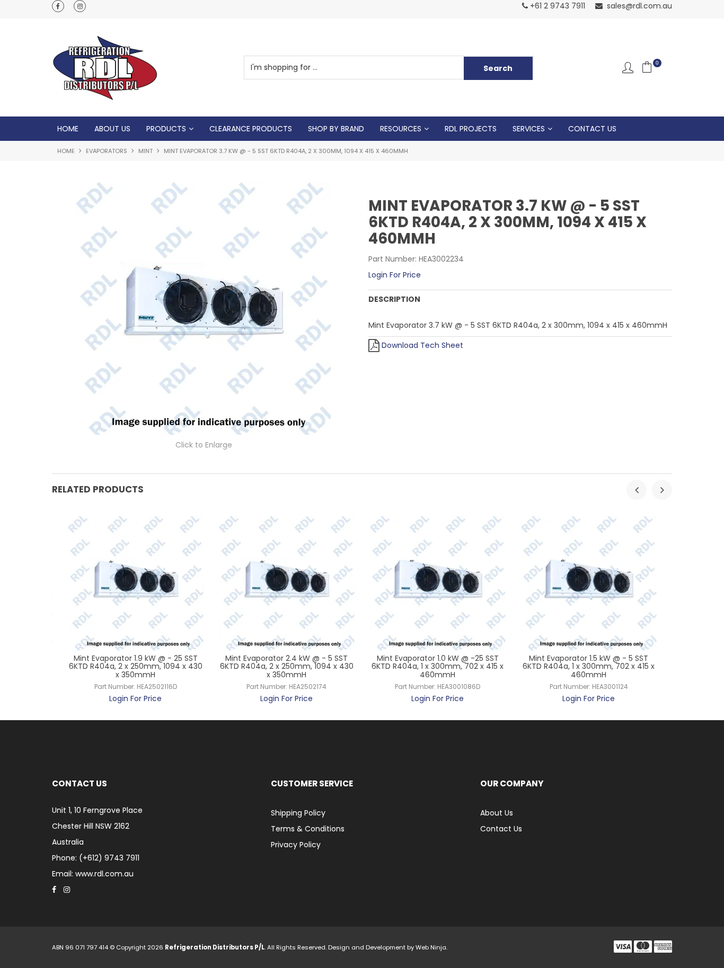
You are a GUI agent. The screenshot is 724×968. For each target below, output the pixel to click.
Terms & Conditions (308, 828)
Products (166, 128)
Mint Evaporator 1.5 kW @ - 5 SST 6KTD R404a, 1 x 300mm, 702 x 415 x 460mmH (589, 666)
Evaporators (106, 151)
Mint (145, 151)
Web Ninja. (431, 947)
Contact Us (592, 128)
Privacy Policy (296, 844)
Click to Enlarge (203, 445)
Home (67, 128)
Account (627, 67)
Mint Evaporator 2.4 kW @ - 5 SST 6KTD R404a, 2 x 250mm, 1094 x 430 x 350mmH (287, 666)
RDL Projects (471, 128)
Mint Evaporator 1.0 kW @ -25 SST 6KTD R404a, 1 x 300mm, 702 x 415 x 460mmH (438, 666)
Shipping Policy (298, 813)
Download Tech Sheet (422, 345)
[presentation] (636, 490)
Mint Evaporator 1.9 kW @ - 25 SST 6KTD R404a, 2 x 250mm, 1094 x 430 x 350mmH (135, 666)
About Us (112, 128)
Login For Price (394, 275)
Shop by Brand (336, 128)
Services (529, 128)
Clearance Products (250, 128)
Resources (400, 128)
